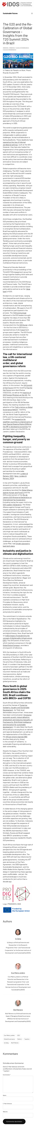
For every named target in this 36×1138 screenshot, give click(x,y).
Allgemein (6, 47)
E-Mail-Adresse (7, 1103)
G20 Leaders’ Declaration (12, 505)
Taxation (26, 1039)
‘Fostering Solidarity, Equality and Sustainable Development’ (16, 707)
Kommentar (7, 1075)
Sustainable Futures (10, 13)
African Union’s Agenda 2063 (16, 737)
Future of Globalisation (22, 47)
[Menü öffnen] (32, 13)
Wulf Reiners (18, 1010)
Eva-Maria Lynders (18, 973)
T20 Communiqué (19, 313)
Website (5, 1111)
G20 (18, 1035)
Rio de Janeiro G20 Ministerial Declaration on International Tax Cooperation (17, 497)
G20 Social (23, 325)
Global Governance (9, 1039)
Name (4, 1095)
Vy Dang (18, 939)
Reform (19, 1039)
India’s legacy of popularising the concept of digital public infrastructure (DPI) (17, 638)
